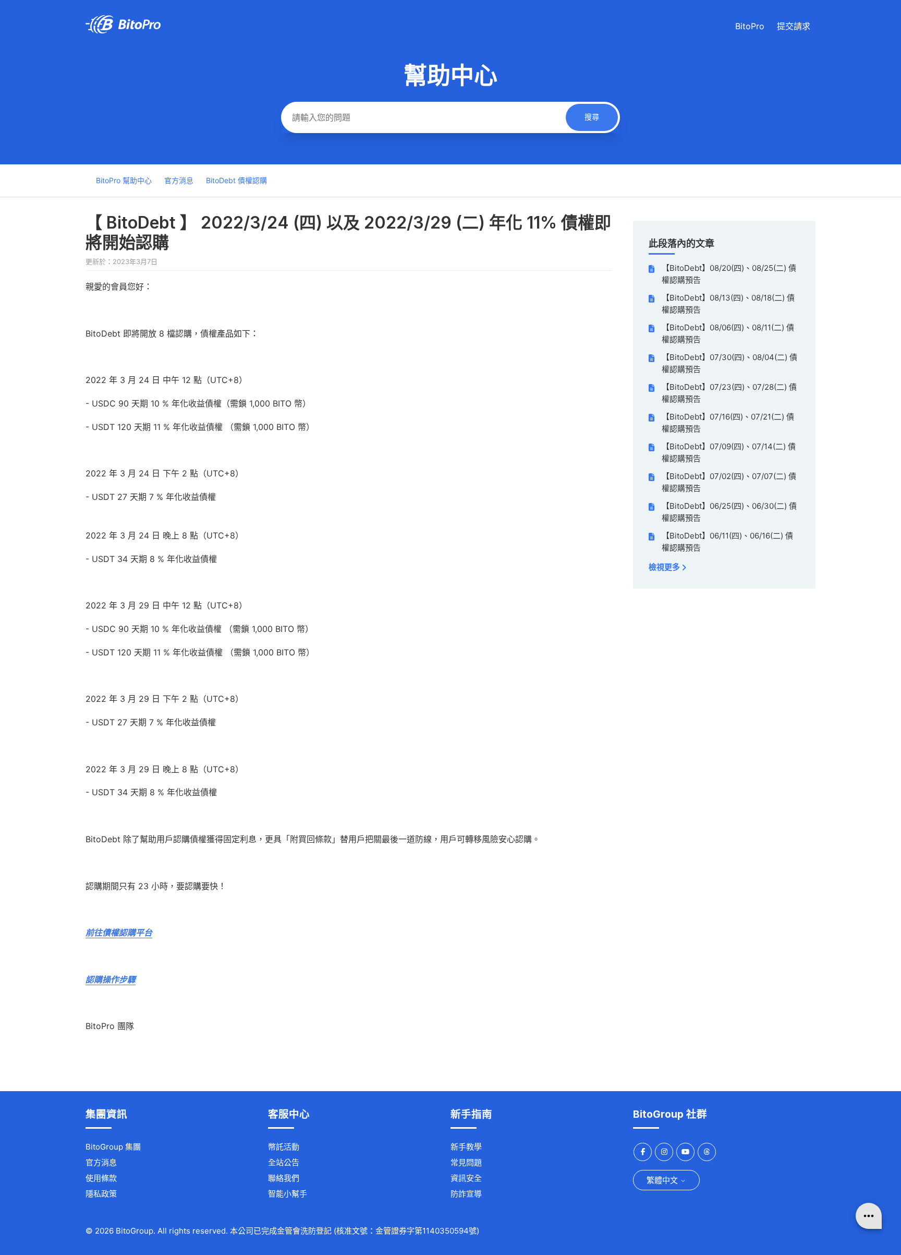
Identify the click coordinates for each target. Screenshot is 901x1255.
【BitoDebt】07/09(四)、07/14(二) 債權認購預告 (729, 452)
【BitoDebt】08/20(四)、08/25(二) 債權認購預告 (729, 274)
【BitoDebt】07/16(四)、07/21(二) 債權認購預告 (728, 423)
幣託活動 (283, 1147)
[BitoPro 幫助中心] (123, 30)
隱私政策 (101, 1194)
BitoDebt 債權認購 (236, 180)
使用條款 (101, 1178)
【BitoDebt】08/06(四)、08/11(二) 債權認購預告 (728, 333)
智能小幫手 (287, 1194)
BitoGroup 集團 (113, 1147)
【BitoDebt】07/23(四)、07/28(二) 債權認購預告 (729, 393)
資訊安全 (466, 1178)
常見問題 (466, 1162)
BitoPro (749, 26)
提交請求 (793, 26)
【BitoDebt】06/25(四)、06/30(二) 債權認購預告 (729, 512)
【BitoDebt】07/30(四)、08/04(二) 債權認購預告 (729, 363)
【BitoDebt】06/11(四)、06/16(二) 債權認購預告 (727, 542)
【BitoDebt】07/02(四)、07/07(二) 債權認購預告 (729, 482)
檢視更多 (665, 567)
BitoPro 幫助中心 (124, 180)
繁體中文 (663, 1180)
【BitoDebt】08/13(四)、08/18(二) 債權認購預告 (728, 304)
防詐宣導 (466, 1194)
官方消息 (178, 180)
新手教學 (466, 1147)
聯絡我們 (283, 1178)
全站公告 (283, 1162)
